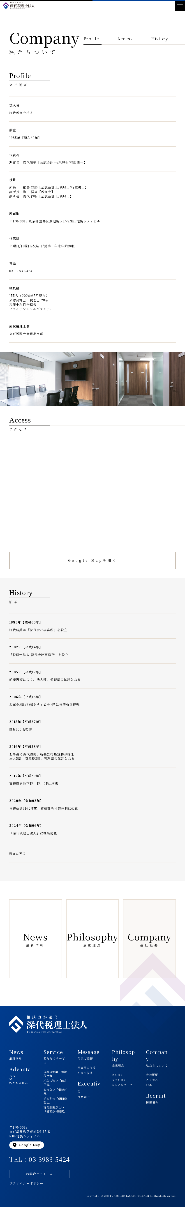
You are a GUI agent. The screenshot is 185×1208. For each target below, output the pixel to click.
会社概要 (152, 1074)
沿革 (149, 1085)
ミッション (119, 1079)
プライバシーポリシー (26, 1183)
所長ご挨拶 (85, 1073)
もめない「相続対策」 (55, 1091)
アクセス (152, 1079)
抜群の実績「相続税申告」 (55, 1073)
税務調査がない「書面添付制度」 (55, 1109)
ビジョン (118, 1074)
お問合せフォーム (39, 1173)
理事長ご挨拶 (86, 1067)
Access (125, 39)
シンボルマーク (122, 1085)
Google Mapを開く (92, 560)
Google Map (26, 1145)
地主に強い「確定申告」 (55, 1082)
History (159, 39)
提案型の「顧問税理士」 (55, 1100)
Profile (91, 39)
